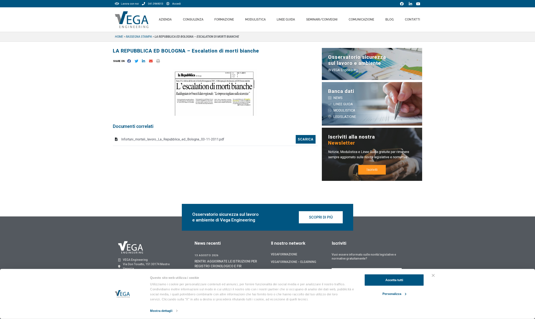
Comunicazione (361, 19)
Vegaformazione (284, 254)
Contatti (412, 19)
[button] (119, 61)
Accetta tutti (394, 280)
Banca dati (341, 91)
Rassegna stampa (139, 36)
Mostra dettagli (161, 311)
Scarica (305, 139)
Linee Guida (286, 19)
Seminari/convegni (322, 19)
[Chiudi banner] (433, 275)
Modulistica (255, 19)
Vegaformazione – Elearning (293, 262)
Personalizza (391, 293)
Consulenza (193, 19)
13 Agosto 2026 (206, 255)
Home (119, 36)
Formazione (224, 19)
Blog (389, 19)
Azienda (165, 19)
